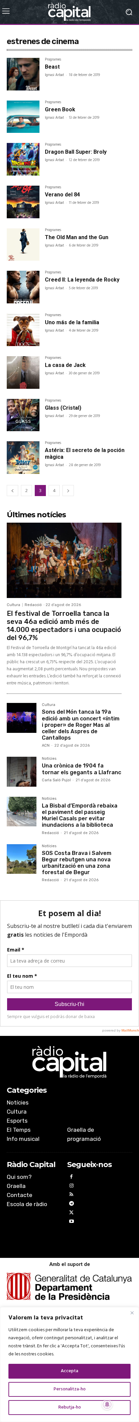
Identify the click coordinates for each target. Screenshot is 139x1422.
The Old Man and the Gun (76, 237)
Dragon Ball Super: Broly (76, 152)
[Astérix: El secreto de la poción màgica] (23, 457)
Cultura (13, 605)
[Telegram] (71, 1204)
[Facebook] (71, 1177)
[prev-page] (12, 490)
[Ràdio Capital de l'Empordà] (69, 12)
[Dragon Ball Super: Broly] (23, 159)
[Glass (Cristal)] (23, 415)
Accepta (69, 1371)
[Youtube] (71, 1222)
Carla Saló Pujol (56, 780)
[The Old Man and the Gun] (23, 244)
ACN (46, 745)
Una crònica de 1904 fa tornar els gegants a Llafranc (81, 768)
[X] (71, 1213)
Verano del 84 (62, 194)
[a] (69, 1062)
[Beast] (23, 74)
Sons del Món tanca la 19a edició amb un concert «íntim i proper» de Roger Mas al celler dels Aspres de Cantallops (80, 725)
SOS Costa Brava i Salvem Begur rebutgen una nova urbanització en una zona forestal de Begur (76, 863)
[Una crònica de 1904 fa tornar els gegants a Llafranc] (21, 771)
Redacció (33, 605)
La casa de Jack (65, 365)
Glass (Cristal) (63, 408)
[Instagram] (71, 1186)
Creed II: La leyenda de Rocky (82, 279)
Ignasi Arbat (54, 75)
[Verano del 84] (23, 202)
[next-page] (68, 490)
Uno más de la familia (72, 322)
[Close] (132, 1313)
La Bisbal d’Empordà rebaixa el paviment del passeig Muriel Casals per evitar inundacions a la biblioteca (79, 815)
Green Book (60, 109)
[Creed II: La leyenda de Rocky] (23, 287)
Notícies (49, 759)
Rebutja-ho (69, 1407)
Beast (52, 67)
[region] (69, 1364)
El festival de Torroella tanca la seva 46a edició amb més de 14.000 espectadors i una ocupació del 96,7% (64, 625)
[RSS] (71, 1195)
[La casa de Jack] (23, 372)
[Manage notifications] (107, 1404)
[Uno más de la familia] (23, 329)
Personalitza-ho (70, 1389)
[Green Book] (23, 117)
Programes (53, 60)
